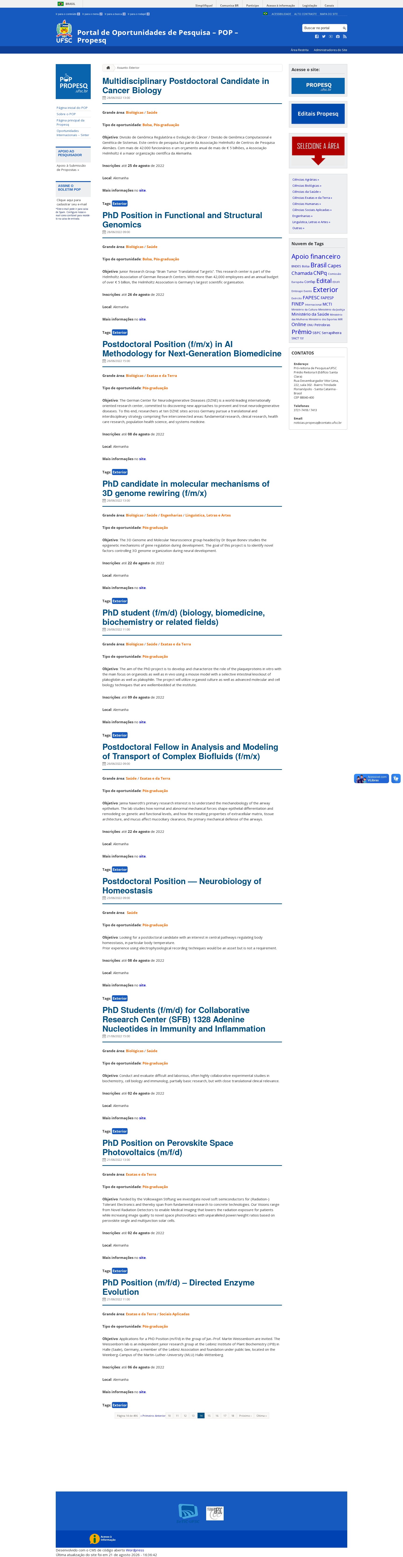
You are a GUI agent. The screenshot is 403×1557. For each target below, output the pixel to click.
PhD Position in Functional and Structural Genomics (182, 219)
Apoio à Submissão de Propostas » (71, 167)
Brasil (70, 4)
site (142, 190)
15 (209, 1415)
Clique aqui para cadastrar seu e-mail (72, 202)
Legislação (309, 5)
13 (193, 1415)
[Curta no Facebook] (317, 36)
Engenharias (171, 515)
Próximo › (245, 1415)
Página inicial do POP (72, 108)
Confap (309, 281)
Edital (324, 280)
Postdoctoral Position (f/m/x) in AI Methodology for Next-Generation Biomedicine (191, 348)
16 (216, 1415)
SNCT (295, 338)
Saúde (152, 112)
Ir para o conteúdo (67, 14)
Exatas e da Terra (162, 375)
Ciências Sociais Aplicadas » (312, 210)
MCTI (327, 304)
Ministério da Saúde (310, 314)
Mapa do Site (329, 14)
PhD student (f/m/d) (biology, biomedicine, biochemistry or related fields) (183, 616)
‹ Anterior (160, 1415)
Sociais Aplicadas (174, 1314)
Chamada (302, 273)
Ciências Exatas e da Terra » (312, 198)
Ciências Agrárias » (305, 179)
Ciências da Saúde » (306, 191)
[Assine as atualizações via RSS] (345, 36)
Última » (262, 1415)
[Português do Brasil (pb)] (265, 14)
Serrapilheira (331, 333)
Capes (334, 265)
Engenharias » (302, 216)
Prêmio (302, 331)
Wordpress (135, 1550)
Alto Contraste (305, 14)
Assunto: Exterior (128, 68)
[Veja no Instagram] (338, 36)
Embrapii (297, 291)
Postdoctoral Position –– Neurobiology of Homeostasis (181, 885)
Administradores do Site (330, 50)
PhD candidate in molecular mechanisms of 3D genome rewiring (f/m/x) (186, 488)
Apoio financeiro (316, 256)
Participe (252, 5)
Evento (308, 291)
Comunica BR (229, 5)
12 (185, 1415)
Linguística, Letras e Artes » (311, 222)
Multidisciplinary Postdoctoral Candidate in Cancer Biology (185, 85)
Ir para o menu (92, 14)
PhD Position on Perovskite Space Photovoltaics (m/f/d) (167, 1147)
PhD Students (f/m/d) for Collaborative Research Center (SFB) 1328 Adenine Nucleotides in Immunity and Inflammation (183, 1019)
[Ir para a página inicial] (107, 68)
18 (232, 1415)
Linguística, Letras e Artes (208, 515)
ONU (310, 325)
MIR (340, 319)
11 (177, 1415)
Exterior (120, 203)
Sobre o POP (66, 114)
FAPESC (311, 297)
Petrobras (322, 324)
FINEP (298, 304)
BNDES (296, 266)
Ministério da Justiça (331, 309)
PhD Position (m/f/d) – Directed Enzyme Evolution (178, 1286)
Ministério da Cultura (304, 309)
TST (302, 338)
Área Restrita (300, 50)
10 (169, 1415)
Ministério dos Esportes (323, 319)
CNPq (320, 272)
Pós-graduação (166, 124)
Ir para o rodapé (138, 14)
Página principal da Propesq (70, 122)
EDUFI (336, 282)
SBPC (317, 333)
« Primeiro (147, 1415)
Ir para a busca (115, 14)
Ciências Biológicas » (306, 185)
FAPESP (327, 297)
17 (224, 1415)
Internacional (313, 304)
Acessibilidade (281, 14)
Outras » (298, 228)
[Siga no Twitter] (324, 36)
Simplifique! (203, 5)
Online (299, 324)
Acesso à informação (281, 5)
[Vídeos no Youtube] (331, 36)
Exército (297, 298)
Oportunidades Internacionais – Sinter (73, 133)
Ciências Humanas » (306, 204)
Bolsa (147, 124)
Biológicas (134, 112)
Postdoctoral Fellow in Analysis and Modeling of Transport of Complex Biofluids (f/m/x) (190, 751)
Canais (329, 5)
